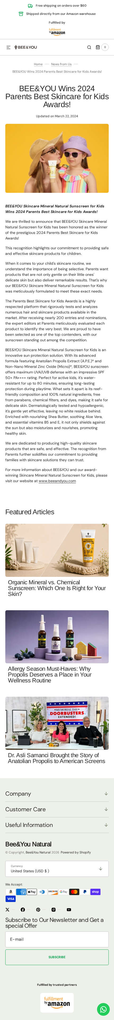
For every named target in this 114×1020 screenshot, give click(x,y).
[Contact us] (103, 1009)
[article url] (57, 550)
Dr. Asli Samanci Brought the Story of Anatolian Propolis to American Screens (56, 758)
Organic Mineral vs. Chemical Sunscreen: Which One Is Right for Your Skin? (57, 588)
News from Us (61, 64)
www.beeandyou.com (57, 480)
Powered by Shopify (76, 852)
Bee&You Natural (38, 852)
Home (38, 64)
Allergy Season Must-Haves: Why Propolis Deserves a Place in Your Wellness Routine (49, 674)
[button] (8, 48)
